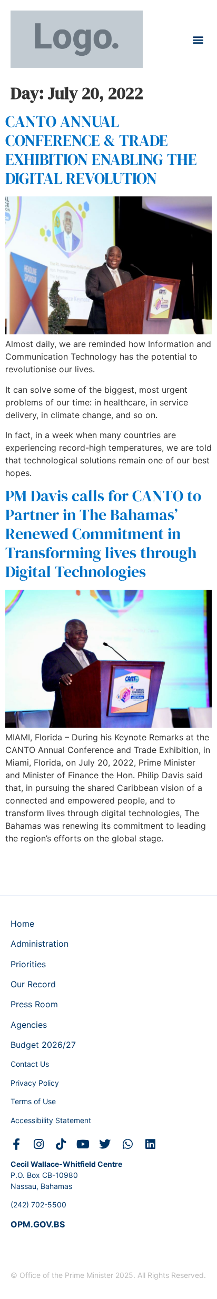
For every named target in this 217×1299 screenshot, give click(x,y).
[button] (197, 39)
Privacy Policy (35, 1082)
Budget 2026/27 (43, 1044)
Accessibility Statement (51, 1120)
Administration (39, 943)
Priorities (28, 964)
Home (22, 923)
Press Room (34, 1004)
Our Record (33, 984)
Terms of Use (33, 1101)
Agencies (29, 1024)
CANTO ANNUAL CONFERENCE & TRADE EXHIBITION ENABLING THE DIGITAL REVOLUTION (101, 150)
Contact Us (30, 1063)
